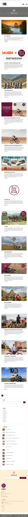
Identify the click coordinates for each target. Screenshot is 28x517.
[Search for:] (13, 402)
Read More (5, 41)
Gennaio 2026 (4, 412)
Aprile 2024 (4, 420)
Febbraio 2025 (4, 416)
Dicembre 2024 (5, 417)
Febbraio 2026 (4, 411)
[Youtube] (5, 489)
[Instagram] (3, 489)
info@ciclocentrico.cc (5, 496)
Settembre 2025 (5, 413)
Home (3, 507)
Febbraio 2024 (4, 421)
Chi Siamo (4, 508)
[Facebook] (2, 489)
